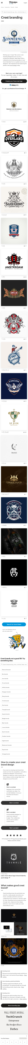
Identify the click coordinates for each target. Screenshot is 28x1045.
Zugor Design (4, 873)
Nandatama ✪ (5, 152)
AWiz (4, 276)
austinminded (24, 52)
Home (2, 7)
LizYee (4, 183)
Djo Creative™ (6, 494)
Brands (12, 7)
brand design (13, 65)
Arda (4, 245)
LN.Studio (5, 401)
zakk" (3, 965)
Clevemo (4, 463)
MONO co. (5, 587)
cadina (4, 339)
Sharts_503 (4, 936)
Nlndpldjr (5, 525)
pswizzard (5, 214)
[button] (26, 1036)
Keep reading (23, 999)
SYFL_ (4, 556)
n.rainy (4, 618)
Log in (25, 2)
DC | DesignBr (6, 432)
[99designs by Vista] (13, 2)
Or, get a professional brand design (13, 88)
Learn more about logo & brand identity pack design (13, 877)
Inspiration (7, 7)
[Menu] (2, 2)
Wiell (4, 308)
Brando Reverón (6, 370)
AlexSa (4, 121)
